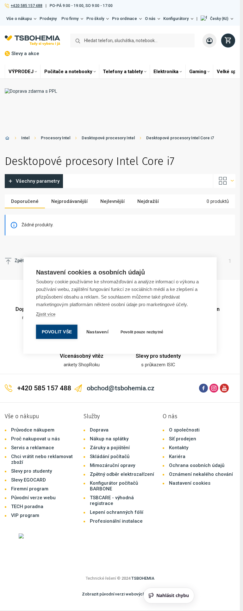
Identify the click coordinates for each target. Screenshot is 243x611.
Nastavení (97, 332)
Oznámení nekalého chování (201, 474)
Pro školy (95, 18)
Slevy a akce (25, 53)
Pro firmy (69, 18)
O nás (150, 18)
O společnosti (184, 430)
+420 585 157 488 (26, 5)
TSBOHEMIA (142, 578)
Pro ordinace (124, 18)
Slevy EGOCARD (28, 480)
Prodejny (48, 18)
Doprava (99, 430)
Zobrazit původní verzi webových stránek (121, 594)
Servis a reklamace (32, 447)
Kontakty (178, 447)
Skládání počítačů (109, 456)
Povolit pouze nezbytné (142, 332)
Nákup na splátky (109, 439)
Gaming (197, 71)
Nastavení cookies (189, 483)
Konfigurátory (176, 18)
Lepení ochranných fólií (116, 512)
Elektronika (165, 71)
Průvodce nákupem (32, 430)
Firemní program (29, 489)
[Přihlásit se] (209, 40)
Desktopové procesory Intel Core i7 (180, 137)
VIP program (25, 515)
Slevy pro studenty (31, 471)
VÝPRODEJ (21, 71)
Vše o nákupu (19, 18)
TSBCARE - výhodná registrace (112, 500)
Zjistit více (45, 314)
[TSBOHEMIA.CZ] (32, 40)
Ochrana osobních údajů (196, 465)
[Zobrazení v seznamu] (224, 181)
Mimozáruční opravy (112, 465)
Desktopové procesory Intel (108, 137)
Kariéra (177, 456)
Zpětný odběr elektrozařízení (122, 474)
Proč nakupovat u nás (35, 439)
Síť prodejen (182, 439)
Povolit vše (57, 332)
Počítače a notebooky (68, 71)
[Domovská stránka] (7, 139)
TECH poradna (27, 506)
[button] (217, 19)
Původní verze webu (33, 498)
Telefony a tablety (123, 71)
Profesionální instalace (116, 521)
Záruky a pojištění (110, 447)
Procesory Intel (55, 137)
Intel (25, 137)
